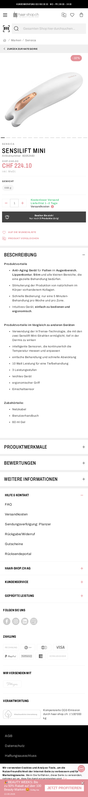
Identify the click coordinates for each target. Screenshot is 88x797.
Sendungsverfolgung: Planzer (28, 524)
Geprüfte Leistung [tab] (19, 595)
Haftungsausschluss (20, 755)
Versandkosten (16, 514)
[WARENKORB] (81, 15)
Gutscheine (14, 544)
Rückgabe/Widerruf (20, 534)
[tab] (44, 255)
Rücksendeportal (18, 554)
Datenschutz (15, 746)
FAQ (8, 504)
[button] (64, 788)
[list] (44, 95)
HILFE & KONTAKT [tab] (17, 495)
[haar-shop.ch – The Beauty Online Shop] (26, 14)
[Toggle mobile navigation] (5, 14)
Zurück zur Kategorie (22, 49)
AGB (8, 736)
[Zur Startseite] (4, 40)
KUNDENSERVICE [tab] (16, 582)
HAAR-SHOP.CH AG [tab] (18, 568)
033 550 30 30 (41, 4)
